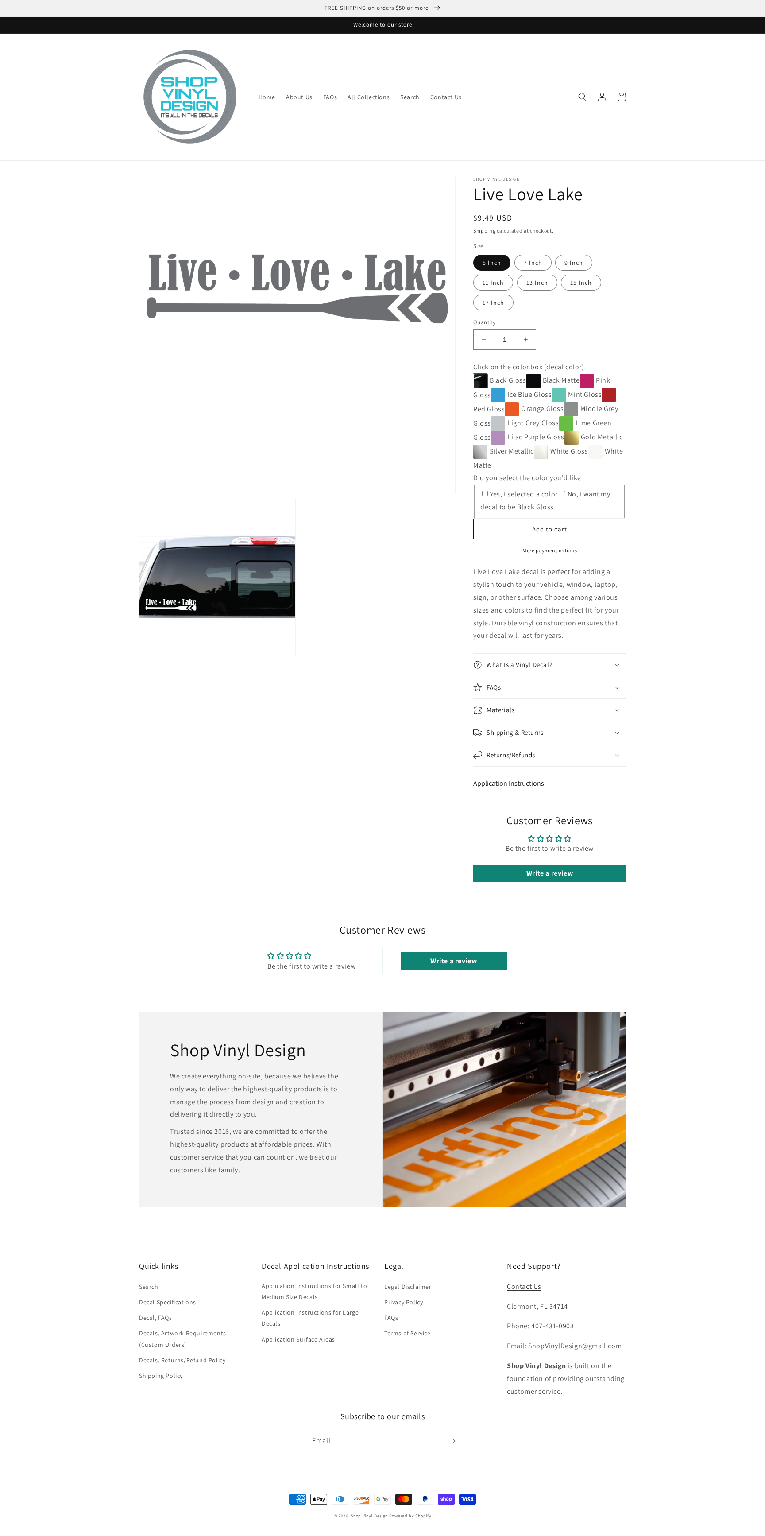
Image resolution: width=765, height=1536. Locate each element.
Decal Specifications (167, 1302)
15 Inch (581, 283)
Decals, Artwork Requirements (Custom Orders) (182, 1338)
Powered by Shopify (410, 1516)
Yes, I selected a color (524, 494)
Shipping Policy (161, 1376)
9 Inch (573, 263)
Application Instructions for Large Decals (310, 1317)
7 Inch (533, 263)
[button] (582, 97)
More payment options (549, 550)
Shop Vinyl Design (370, 1516)
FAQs (391, 1318)
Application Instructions (508, 783)
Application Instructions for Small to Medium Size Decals (314, 1291)
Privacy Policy (403, 1302)
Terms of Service (407, 1333)
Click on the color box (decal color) (528, 367)
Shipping (484, 230)
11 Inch (493, 283)
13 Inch (537, 283)
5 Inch (492, 263)
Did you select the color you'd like (527, 477)
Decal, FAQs (155, 1318)
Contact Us (524, 1286)
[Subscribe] (452, 1441)
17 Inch (493, 302)
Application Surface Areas (298, 1339)
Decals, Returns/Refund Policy (182, 1360)
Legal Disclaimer (408, 1287)
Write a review (549, 873)
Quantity (484, 322)
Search (148, 1287)
